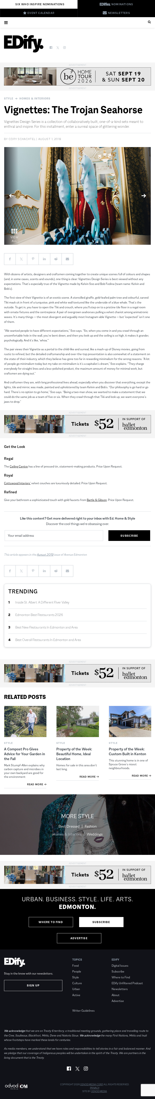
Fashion (91, 826)
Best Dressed (69, 826)
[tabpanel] (77, 196)
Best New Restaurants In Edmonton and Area (46, 627)
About (115, 995)
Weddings (95, 834)
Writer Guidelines (83, 1010)
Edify (115, 959)
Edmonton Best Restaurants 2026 (39, 615)
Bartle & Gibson (97, 500)
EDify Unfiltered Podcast (127, 983)
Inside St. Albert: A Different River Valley (42, 602)
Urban (76, 989)
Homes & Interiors (34, 98)
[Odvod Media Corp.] (16, 1086)
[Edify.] (23, 43)
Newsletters (120, 989)
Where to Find (51, 922)
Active (76, 995)
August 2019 (45, 554)
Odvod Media (99, 1091)
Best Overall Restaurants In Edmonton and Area (48, 640)
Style (8, 98)
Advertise (79, 938)
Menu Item (79, 1005)
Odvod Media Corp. (91, 1084)
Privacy (94, 1088)
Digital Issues (120, 965)
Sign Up (33, 985)
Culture (77, 983)
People (76, 971)
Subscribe (101, 922)
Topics (77, 959)
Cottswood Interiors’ (17, 483)
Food (75, 965)
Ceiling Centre (19, 466)
